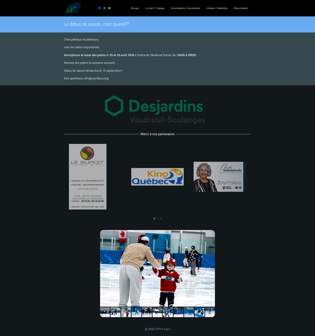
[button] (167, 8)
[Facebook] (99, 8)
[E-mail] (109, 8)
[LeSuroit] (95, 177)
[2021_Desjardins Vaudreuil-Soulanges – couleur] (157, 109)
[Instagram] (104, 8)
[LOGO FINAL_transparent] (72, 8)
